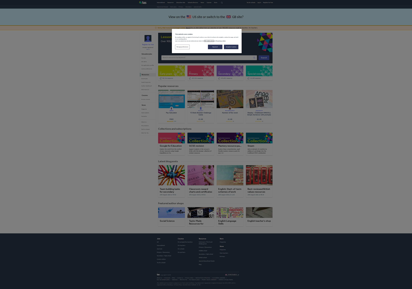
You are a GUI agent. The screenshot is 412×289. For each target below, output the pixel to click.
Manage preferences (182, 47)
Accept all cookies (231, 47)
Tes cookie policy (209, 41)
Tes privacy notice (221, 41)
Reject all (215, 47)
